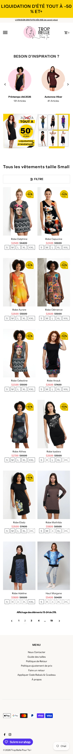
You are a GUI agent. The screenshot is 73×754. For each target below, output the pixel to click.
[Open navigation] (11, 32)
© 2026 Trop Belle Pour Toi (17, 750)
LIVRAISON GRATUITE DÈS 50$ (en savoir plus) (36, 20)
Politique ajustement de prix (36, 665)
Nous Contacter (36, 652)
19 (51, 620)
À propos (37, 679)
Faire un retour (36, 670)
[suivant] (59, 621)
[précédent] (11, 621)
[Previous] (5, 84)
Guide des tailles (37, 656)
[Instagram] (9, 735)
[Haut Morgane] (53, 565)
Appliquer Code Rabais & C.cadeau (36, 674)
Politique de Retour (36, 661)
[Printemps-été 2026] (20, 80)
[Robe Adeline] (19, 565)
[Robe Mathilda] (53, 495)
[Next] (67, 84)
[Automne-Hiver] (53, 80)
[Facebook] (4, 735)
